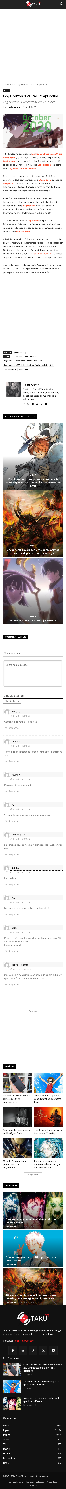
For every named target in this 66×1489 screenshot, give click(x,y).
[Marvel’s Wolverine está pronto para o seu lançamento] (17, 1148)
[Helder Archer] (13, 394)
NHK (51, 365)
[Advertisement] (33, 45)
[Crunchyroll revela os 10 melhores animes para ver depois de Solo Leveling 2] (33, 523)
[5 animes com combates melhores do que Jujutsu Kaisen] (33, 1210)
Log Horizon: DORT (12, 365)
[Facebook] (24, 403)
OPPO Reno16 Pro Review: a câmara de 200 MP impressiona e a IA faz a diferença (42, 1367)
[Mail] (33, 403)
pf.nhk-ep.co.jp (20, 352)
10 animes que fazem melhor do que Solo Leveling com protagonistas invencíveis (31, 1296)
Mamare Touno (23, 231)
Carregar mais (32, 1174)
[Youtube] (46, 403)
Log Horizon (9, 161)
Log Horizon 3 (44, 164)
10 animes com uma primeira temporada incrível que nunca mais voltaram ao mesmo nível (33, 482)
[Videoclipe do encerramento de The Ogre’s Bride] (17, 1117)
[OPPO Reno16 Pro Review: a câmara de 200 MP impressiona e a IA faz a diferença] (17, 1083)
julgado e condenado (41, 253)
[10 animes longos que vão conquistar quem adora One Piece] (48, 1083)
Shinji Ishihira (10, 369)
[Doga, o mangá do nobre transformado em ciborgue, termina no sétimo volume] (48, 1148)
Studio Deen (24, 369)
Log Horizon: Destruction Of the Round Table (23, 360)
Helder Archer (14, 107)
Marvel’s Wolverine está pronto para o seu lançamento (14, 1164)
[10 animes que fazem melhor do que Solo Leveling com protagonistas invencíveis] (33, 1286)
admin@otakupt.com (23, 1340)
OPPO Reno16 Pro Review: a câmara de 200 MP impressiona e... (16, 1098)
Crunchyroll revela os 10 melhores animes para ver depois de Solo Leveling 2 (33, 551)
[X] (42, 403)
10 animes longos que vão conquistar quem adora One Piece (47, 1098)
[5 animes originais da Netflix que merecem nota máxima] (33, 1248)
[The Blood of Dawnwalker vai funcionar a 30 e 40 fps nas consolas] (48, 1117)
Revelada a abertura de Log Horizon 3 (33, 620)
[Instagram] (28, 403)
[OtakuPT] (33, 4)
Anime (12, 84)
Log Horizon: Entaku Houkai (35, 365)
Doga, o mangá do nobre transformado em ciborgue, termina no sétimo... (47, 1164)
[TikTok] (37, 403)
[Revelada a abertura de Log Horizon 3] (33, 591)
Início (5, 84)
